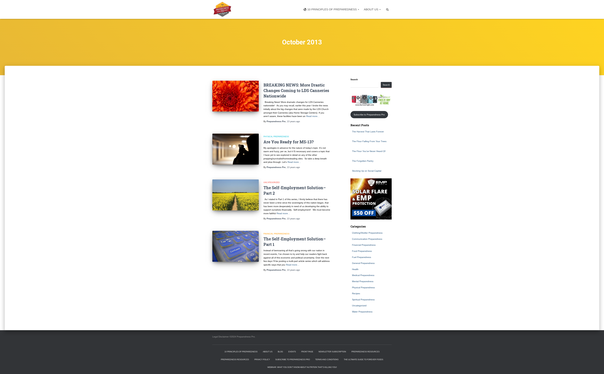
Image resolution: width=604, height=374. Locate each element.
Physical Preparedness (276, 137)
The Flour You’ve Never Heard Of (368, 151)
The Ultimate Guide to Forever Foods (363, 359)
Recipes (356, 293)
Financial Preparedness (276, 234)
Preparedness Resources (365, 352)
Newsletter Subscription (332, 352)
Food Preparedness (362, 251)
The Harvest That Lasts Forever (368, 131)
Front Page (307, 352)
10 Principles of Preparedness (332, 9)
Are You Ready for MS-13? (288, 141)
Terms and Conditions (326, 359)
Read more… (313, 116)
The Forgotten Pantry (362, 161)
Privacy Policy (262, 359)
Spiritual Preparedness (363, 299)
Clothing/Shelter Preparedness (367, 233)
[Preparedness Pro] (222, 9)
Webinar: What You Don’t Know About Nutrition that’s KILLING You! (302, 367)
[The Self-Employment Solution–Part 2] (235, 194)
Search (354, 79)
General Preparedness (363, 263)
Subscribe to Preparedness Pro (369, 114)
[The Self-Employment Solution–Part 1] (235, 246)
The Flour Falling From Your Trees (369, 141)
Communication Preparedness (367, 239)
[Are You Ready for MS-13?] (235, 149)
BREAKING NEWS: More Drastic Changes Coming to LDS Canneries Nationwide (296, 90)
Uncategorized (271, 182)
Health (355, 269)
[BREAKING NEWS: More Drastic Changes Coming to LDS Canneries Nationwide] (235, 96)
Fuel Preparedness (361, 257)
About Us (371, 9)
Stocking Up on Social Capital (366, 171)
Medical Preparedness (363, 275)
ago (293, 121)
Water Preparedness (362, 311)
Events (292, 352)
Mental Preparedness (362, 281)
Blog (280, 352)
